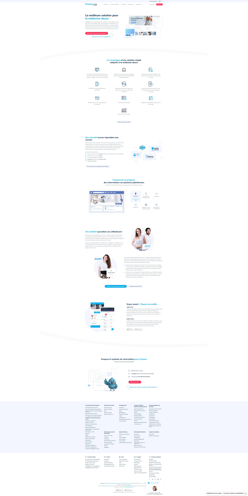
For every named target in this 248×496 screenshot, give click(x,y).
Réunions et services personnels (109, 432)
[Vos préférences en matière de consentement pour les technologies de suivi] (246, 494)
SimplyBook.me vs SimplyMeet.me (92, 466)
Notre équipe (137, 462)
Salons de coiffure (108, 409)
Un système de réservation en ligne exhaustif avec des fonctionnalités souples (93, 418)
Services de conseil (108, 435)
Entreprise (106, 461)
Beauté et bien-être (109, 405)
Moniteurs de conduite (154, 435)
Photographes (137, 437)
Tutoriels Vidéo (122, 464)
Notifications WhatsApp (90, 445)
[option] (107, 202)
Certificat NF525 (152, 476)
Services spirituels (108, 442)
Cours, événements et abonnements (93, 409)
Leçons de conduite (154, 432)
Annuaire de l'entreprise (109, 466)
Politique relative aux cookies (155, 467)
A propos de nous (138, 461)
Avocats (135, 420)
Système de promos (89, 422)
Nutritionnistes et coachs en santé (155, 426)
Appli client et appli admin (91, 447)
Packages (87, 433)
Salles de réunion (138, 445)
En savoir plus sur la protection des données (98, 166)
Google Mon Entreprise (90, 436)
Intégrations (88, 443)
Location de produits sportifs (125, 442)
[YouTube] (158, 479)
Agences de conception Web (140, 422)
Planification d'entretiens (139, 417)
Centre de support (123, 459)
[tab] (135, 197)
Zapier (86, 435)
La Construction (137, 424)
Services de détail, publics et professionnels (140, 406)
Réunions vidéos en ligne (124, 122)
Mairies (135, 412)
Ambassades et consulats (139, 410)
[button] (106, 4)
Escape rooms (137, 435)
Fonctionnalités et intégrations (91, 461)
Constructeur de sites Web (91, 424)
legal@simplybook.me (129, 485)
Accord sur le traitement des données (155, 465)
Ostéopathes (152, 414)
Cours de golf (122, 440)
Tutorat (120, 416)
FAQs (120, 462)
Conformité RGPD (153, 461)
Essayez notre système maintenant (97, 33)
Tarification (123, 4)
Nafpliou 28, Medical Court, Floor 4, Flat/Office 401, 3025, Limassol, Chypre (122, 483)
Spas (105, 411)
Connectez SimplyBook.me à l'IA (92, 448)
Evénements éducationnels (125, 419)
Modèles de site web (89, 464)
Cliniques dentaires (153, 410)
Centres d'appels (137, 414)
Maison (105, 445)
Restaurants (136, 440)
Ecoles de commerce (123, 409)
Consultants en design (109, 443)
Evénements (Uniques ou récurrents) (139, 443)
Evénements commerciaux (139, 447)
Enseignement (123, 405)
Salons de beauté (108, 412)
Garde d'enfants (122, 421)
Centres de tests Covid (154, 420)
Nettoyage (106, 447)
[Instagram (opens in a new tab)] (161, 479)
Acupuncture (152, 415)
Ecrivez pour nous (138, 469)
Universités (121, 407)
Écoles (120, 411)
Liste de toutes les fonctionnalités (92, 459)
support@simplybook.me (106, 485)
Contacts (136, 464)
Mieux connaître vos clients (91, 413)
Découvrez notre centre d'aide (135, 210)
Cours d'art (136, 434)
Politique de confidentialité (155, 462)
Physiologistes (152, 417)
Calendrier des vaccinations (155, 424)
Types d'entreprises (108, 462)
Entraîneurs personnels (124, 434)
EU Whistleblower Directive (129, 487)
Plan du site (121, 466)
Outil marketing (88, 425)
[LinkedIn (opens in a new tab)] (156, 479)
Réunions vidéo (88, 441)
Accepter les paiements (90, 420)
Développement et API (109, 464)
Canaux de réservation (90, 462)
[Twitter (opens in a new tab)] (153, 479)
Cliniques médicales (153, 412)
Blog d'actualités (137, 467)
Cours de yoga (122, 439)
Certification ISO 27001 (154, 473)
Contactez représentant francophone (115, 286)
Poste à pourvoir (137, 466)
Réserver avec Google (90, 438)
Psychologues (152, 419)
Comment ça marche (123, 461)
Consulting (106, 438)
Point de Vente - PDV (89, 431)
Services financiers (138, 415)
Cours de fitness (122, 437)
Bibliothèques (122, 412)
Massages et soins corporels (155, 409)
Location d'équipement (139, 439)
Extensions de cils (108, 407)
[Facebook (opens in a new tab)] (150, 479)
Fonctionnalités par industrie (91, 407)
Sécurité (151, 471)
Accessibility (151, 474)
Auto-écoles (151, 434)
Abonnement (88, 440)
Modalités (151, 459)
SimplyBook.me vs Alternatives (91, 467)
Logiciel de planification (90, 427)
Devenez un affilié (138, 471)
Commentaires (137, 459)
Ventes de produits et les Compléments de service (93, 411)
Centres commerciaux (139, 409)
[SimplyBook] (91, 4)
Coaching (106, 437)
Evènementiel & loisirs (140, 432)
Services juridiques (138, 419)
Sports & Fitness (123, 432)
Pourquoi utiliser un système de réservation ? (92, 429)
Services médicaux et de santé (154, 406)
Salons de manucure (108, 414)
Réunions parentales (123, 414)
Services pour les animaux (110, 440)
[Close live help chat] (157, 482)
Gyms (120, 435)
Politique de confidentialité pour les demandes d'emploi (155, 469)
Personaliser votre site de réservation (93, 415)
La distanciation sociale (154, 422)
